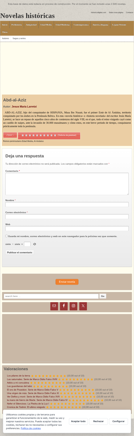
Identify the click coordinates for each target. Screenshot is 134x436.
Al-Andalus (39, 141)
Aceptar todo (78, 421)
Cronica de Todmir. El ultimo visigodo (26, 407)
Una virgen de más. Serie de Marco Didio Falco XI (33, 393)
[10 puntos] (55, 135)
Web (7, 224)
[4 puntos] (33, 135)
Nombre (9, 200)
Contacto (129, 12)
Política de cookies (31, 428)
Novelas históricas (27, 15)
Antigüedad (31, 24)
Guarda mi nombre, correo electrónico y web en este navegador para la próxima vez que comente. (62, 236)
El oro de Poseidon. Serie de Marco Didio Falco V (32, 389)
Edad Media (46, 24)
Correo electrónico (15, 212)
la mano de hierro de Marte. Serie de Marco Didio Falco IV (37, 400)
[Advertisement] (67, 65)
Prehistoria (16, 24)
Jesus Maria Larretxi (24, 106)
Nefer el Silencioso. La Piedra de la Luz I (28, 403)
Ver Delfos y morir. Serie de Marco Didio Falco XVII (33, 396)
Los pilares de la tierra (18, 375)
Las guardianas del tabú (19, 386)
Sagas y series (19, 38)
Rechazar (98, 421)
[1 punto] (22, 135)
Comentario (12, 171)
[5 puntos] (37, 135)
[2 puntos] (26, 135)
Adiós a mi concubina (18, 382)
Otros (5, 32)
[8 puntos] (48, 135)
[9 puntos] (51, 135)
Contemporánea (81, 24)
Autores (5, 38)
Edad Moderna (63, 24)
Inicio (5, 24)
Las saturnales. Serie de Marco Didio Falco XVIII (32, 379)
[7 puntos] (44, 135)
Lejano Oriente (119, 24)
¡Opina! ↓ (10, 135)
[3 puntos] (30, 135)
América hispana (100, 24)
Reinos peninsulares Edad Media (18, 141)
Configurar (118, 421)
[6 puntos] (40, 135)
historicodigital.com (98, 12)
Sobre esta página (116, 12)
